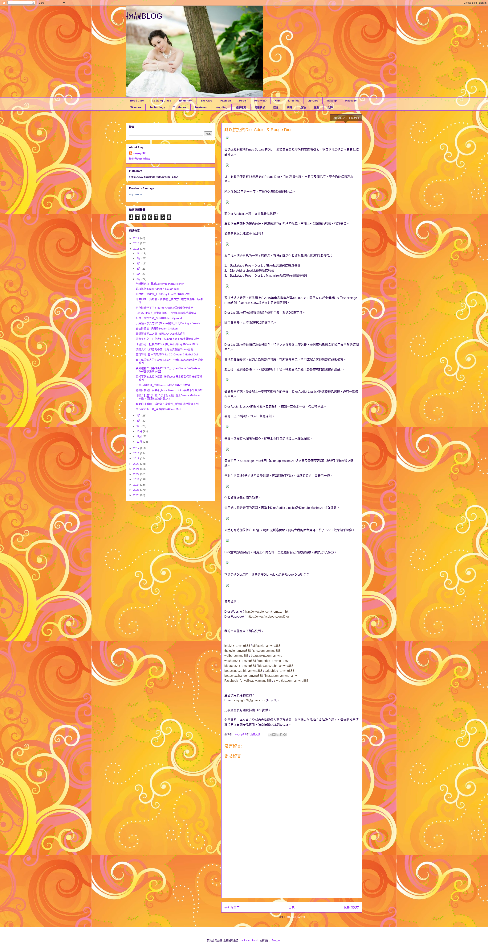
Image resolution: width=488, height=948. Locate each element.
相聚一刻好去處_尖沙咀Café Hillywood (159, 318)
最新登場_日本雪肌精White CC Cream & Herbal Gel (167, 354)
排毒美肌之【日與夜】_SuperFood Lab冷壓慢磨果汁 (167, 338)
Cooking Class (161, 100)
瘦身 (276, 107)
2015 (136, 243)
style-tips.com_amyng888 (291, 680)
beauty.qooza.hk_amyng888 (243, 670)
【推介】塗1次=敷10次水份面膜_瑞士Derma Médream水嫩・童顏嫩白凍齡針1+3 (168, 397)
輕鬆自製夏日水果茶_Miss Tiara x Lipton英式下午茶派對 (169, 390)
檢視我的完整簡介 (139, 158)
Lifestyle (293, 100)
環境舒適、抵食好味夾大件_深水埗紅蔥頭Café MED (167, 344)
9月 (138, 426)
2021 (136, 468)
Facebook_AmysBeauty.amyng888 (248, 680)
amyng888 (139, 153)
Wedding (221, 107)
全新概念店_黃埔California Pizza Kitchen (160, 283)
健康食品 (259, 107)
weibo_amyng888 (236, 655)
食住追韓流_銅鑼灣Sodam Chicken (157, 328)
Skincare (135, 107)
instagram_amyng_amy (281, 675)
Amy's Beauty (135, 194)
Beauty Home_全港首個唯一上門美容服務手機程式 (166, 312)
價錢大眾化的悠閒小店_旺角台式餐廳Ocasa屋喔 (164, 349)
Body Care (137, 100)
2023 (136, 479)
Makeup (332, 100)
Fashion (225, 100)
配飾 (330, 107)
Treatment (201, 107)
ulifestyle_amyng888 (266, 645)
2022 (136, 474)
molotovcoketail (249, 940)
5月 (138, 273)
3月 (138, 263)
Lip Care (312, 100)
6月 (138, 279)
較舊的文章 (351, 907)
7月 (138, 415)
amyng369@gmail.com (249, 700)
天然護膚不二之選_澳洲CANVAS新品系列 (160, 333)
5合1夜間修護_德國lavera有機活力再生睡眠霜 (163, 385)
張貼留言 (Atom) (296, 917)
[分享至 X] (277, 734)
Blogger (276, 940)
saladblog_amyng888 (279, 670)
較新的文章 (232, 907)
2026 (136, 495)
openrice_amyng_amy (273, 660)
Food (242, 100)
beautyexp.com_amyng (266, 655)
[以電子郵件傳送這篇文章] (270, 734)
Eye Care (206, 100)
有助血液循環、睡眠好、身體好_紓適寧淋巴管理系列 (167, 403)
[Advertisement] (291, 871)
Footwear (260, 100)
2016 (136, 248)
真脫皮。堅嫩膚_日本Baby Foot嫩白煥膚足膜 (163, 294)
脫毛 (303, 107)
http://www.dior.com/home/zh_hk (266, 611)
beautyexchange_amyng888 (243, 675)
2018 (136, 453)
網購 (289, 107)
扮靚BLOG (144, 16)
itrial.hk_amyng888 (237, 645)
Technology (157, 107)
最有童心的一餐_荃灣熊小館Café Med (158, 409)
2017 (136, 448)
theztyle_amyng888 (237, 650)
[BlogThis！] (274, 734)
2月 (138, 258)
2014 (136, 238)
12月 (139, 441)
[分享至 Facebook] (281, 734)
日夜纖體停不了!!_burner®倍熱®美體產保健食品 (164, 307)
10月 (139, 431)
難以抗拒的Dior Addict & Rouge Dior (157, 288)
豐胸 (316, 107)
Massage (351, 100)
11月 (139, 436)
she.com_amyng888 (267, 650)
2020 (136, 463)
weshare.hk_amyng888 (240, 660)
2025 (136, 489)
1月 (138, 253)
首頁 (292, 907)
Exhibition (186, 100)
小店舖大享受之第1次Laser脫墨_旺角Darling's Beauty (168, 323)
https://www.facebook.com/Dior (268, 616)
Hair (277, 100)
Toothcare (179, 107)
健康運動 (241, 107)
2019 (136, 458)
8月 (138, 420)
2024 (136, 484)
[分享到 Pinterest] (285, 734)
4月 (138, 268)
